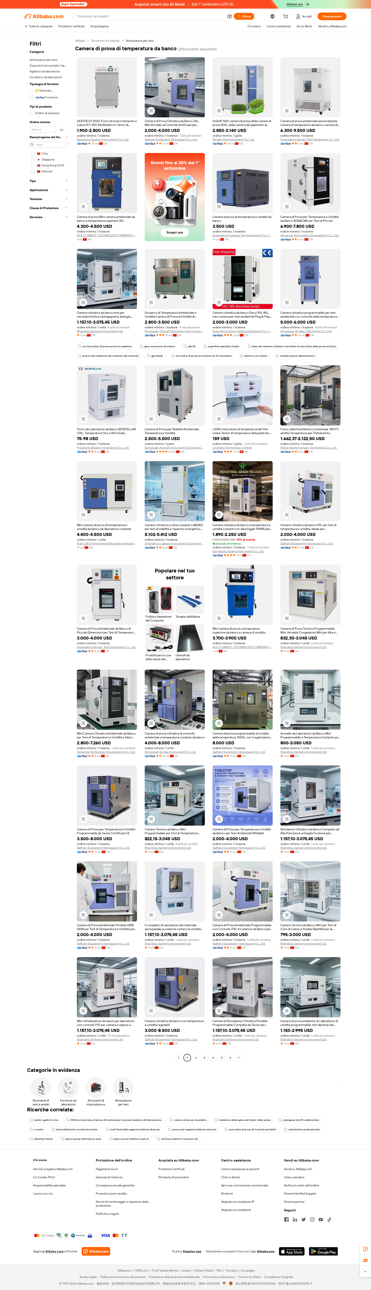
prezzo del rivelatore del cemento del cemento (110, 355)
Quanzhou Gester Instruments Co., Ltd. (103, 139)
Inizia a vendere (294, 1177)
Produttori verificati (171, 1169)
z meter (39, 1129)
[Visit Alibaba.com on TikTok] (329, 1219)
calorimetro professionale (304, 1129)
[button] (229, 16)
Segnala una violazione (236, 1210)
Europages (248, 1270)
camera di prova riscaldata (190, 1120)
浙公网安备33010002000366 (256, 1283)
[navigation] (48, 549)
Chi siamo (40, 1160)
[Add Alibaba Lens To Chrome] (96, 1251)
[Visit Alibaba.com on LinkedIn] (295, 1219)
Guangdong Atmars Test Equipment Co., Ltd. (309, 139)
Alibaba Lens (55, 1251)
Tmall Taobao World (164, 1270)
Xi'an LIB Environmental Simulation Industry (106, 543)
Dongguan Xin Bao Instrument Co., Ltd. (306, 331)
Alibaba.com (266, 1251)
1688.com (141, 1270)
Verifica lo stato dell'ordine (301, 1185)
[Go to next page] (239, 1058)
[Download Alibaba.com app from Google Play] (323, 1251)
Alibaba (80, 40)
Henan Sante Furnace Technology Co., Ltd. (308, 447)
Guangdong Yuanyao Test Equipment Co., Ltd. (243, 235)
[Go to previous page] (178, 1058)
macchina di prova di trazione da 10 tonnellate (204, 355)
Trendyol (231, 1270)
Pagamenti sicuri (107, 1169)
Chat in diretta (230, 1177)
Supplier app (192, 1251)
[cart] (286, 17)
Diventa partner (294, 1201)
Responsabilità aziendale (49, 1185)
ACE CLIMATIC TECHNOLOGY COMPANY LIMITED (107, 235)
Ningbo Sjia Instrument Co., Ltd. (233, 139)
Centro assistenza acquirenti (240, 1169)
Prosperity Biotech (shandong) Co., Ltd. (103, 447)
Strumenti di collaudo (105, 40)
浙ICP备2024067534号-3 (295, 1283)
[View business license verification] (224, 1283)
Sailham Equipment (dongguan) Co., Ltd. (171, 139)
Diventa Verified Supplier (300, 1193)
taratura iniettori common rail (179, 1138)
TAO (219, 1270)
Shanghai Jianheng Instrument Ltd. (100, 331)
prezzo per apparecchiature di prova (194, 1129)
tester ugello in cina (46, 1120)
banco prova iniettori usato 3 (131, 1138)
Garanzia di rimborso (109, 1177)
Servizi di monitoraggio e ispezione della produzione (122, 1203)
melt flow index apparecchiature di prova (135, 1129)
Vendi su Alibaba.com (298, 1169)
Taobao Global (203, 1270)
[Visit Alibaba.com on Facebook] (286, 1219)
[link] (365, 1249)
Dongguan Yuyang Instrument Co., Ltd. (238, 551)
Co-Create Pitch (44, 1177)
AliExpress (124, 1270)
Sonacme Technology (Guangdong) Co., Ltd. (309, 235)
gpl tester (157, 355)
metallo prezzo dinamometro (297, 355)
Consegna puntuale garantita (115, 1185)
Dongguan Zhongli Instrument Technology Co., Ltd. (175, 331)
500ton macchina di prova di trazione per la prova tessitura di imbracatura (116, 1120)
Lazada (185, 1270)
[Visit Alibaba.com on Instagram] (312, 1219)
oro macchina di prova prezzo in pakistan (107, 346)
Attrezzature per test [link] (140, 40)
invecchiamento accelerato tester (77, 1129)
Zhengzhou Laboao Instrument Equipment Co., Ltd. (175, 543)
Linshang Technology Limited (232, 447)
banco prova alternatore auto (83, 1138)
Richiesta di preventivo (173, 1177)
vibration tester (43, 1138)
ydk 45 (191, 346)
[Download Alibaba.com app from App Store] (292, 1251)
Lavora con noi (43, 1193)
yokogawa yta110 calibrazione (301, 1120)
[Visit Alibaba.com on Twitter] (303, 1219)
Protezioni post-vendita (111, 1193)
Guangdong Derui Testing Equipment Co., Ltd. (243, 331)
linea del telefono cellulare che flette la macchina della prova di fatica (294, 346)
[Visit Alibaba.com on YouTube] (320, 1219)
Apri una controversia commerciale (244, 1185)
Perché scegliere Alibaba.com (53, 1169)
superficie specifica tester (224, 346)
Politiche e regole (107, 1213)
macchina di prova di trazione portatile (252, 1129)
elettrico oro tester (256, 355)
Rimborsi (227, 1193)
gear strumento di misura (159, 346)
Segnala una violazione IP (237, 1201)
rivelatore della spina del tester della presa (245, 1120)
